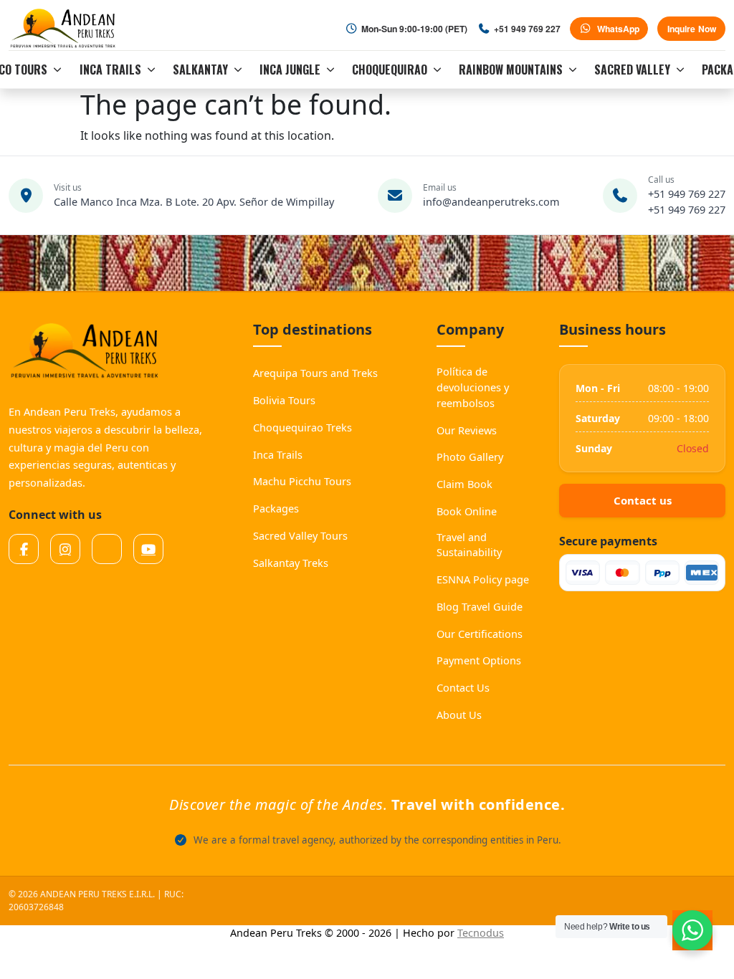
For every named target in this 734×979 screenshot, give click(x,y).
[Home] (65, 28)
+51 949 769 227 (686, 193)
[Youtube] (148, 549)
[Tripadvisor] (107, 549)
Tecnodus (480, 933)
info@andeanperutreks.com (491, 201)
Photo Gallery (470, 456)
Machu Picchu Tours (302, 481)
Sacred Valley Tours (300, 535)
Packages (276, 508)
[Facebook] (24, 549)
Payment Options (479, 660)
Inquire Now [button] (691, 28)
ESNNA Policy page (483, 579)
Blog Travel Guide (480, 606)
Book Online (467, 511)
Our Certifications (480, 633)
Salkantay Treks (290, 562)
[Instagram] (65, 549)
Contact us (643, 500)
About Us (459, 714)
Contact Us (463, 687)
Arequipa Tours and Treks (315, 373)
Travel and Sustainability (469, 545)
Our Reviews (467, 430)
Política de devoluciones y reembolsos (473, 387)
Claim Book (464, 484)
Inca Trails (277, 454)
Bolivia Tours (284, 400)
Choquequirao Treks (302, 427)
